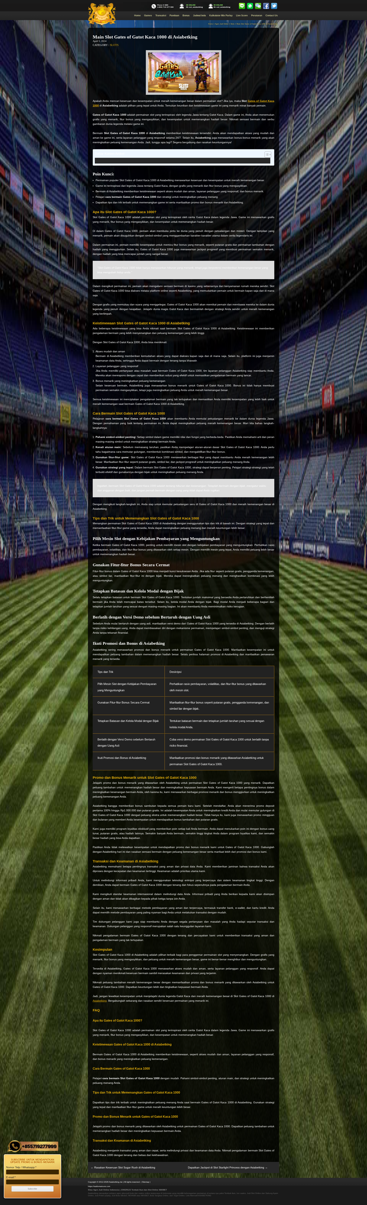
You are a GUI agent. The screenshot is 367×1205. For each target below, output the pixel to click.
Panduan (174, 15)
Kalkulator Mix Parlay (221, 15)
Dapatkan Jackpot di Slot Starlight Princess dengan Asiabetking (228, 1167)
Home (137, 15)
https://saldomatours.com (99, 1186)
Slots (233, 24)
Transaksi (160, 15)
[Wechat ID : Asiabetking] (258, 6)
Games (148, 15)
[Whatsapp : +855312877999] (250, 6)
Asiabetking (100, 1000)
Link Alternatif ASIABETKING (198, 1195)
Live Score (242, 15)
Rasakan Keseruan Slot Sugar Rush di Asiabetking (123, 1167)
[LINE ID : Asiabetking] (242, 6)
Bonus (186, 15)
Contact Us (272, 15)
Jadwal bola (199, 15)
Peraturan (256, 15)
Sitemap (145, 1182)
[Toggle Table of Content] (266, 154)
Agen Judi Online (221, 24)
